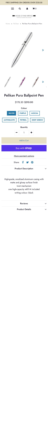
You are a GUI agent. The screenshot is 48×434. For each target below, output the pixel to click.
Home (8, 24)
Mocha (34, 113)
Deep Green (37, 120)
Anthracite (9, 120)
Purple (23, 113)
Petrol (23, 120)
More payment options (24, 155)
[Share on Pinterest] (32, 162)
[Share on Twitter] (27, 162)
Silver (11, 113)
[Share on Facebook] (23, 162)
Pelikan (16, 24)
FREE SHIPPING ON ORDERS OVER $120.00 (24, 2)
